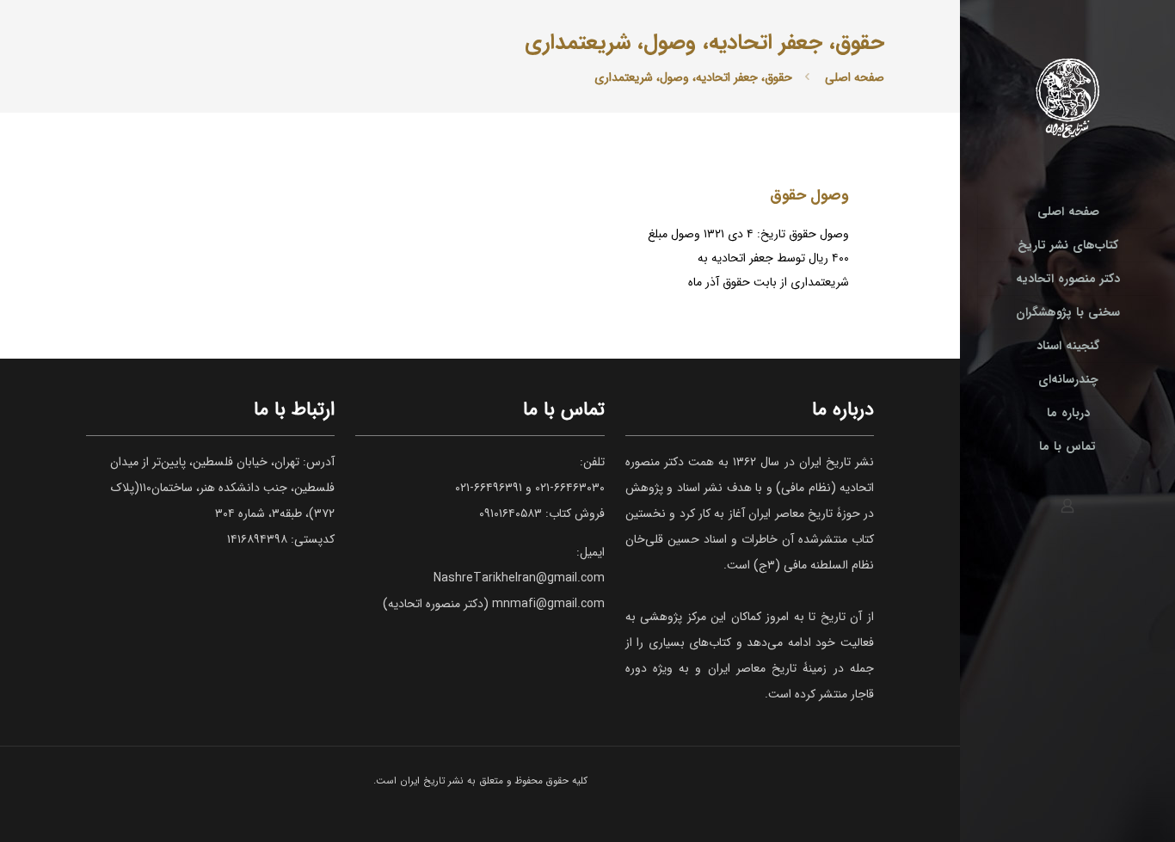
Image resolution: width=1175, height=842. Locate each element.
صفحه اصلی (854, 77)
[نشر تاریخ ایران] (1067, 97)
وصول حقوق (809, 195)
